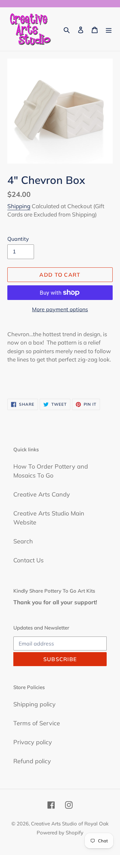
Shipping (18, 206)
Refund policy (32, 761)
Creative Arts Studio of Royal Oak (70, 823)
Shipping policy (34, 704)
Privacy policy (32, 742)
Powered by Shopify (60, 832)
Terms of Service (36, 723)
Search (23, 541)
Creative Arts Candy (41, 494)
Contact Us (28, 560)
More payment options (60, 309)
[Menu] (109, 29)
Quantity (18, 238)
